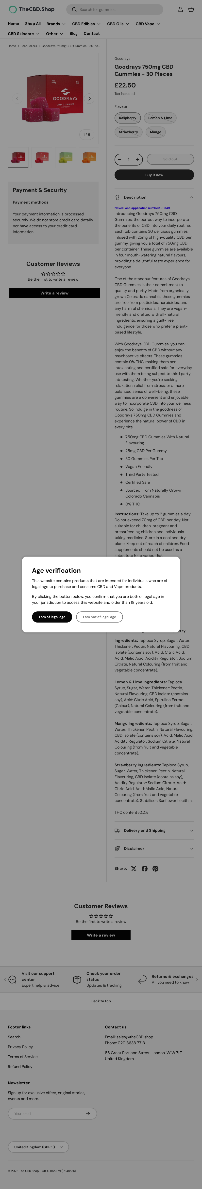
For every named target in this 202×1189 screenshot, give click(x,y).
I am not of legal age (99, 617)
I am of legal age (52, 617)
